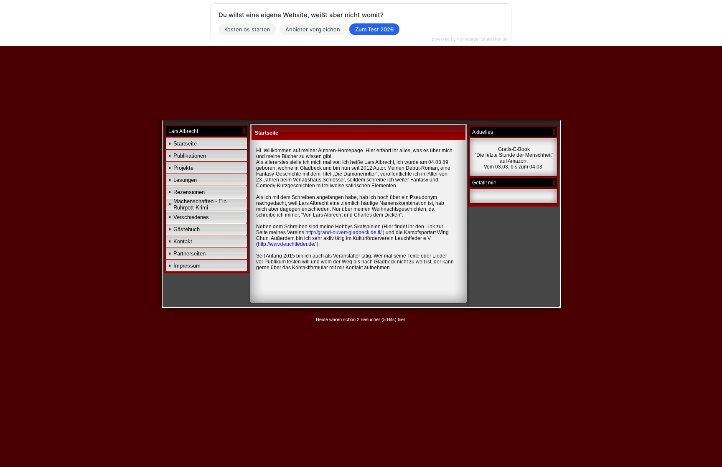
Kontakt (182, 241)
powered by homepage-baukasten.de (470, 39)
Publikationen (189, 156)
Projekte (183, 168)
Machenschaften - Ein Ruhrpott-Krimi (199, 204)
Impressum (187, 266)
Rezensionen (189, 192)
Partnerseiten (189, 253)
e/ (286, 244)
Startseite (185, 143)
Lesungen (185, 180)
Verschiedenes (191, 217)
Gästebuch (186, 229)
